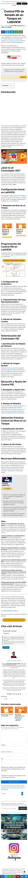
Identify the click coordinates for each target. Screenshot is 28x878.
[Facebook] (13, 694)
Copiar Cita (5, 647)
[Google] (18, 694)
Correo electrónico (7, 751)
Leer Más (14, 5)
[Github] (7, 694)
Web (2, 758)
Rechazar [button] (25, 3)
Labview (3, 8)
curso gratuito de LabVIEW (13, 40)
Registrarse (23, 77)
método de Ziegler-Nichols (13, 368)
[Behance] (16, 694)
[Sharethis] (20, 694)
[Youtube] (9, 694)
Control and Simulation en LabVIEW (16, 197)
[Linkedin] (11, 694)
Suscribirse (22, 808)
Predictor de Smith (17, 409)
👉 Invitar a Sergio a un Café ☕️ (10, 610)
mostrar (11, 85)
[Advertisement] (14, 109)
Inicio (2, 25)
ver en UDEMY (7, 488)
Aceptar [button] (19, 3)
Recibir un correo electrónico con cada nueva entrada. (13, 776)
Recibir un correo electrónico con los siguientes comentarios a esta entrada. (13, 769)
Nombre (3, 745)
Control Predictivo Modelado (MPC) (11, 411)
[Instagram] (14, 694)
